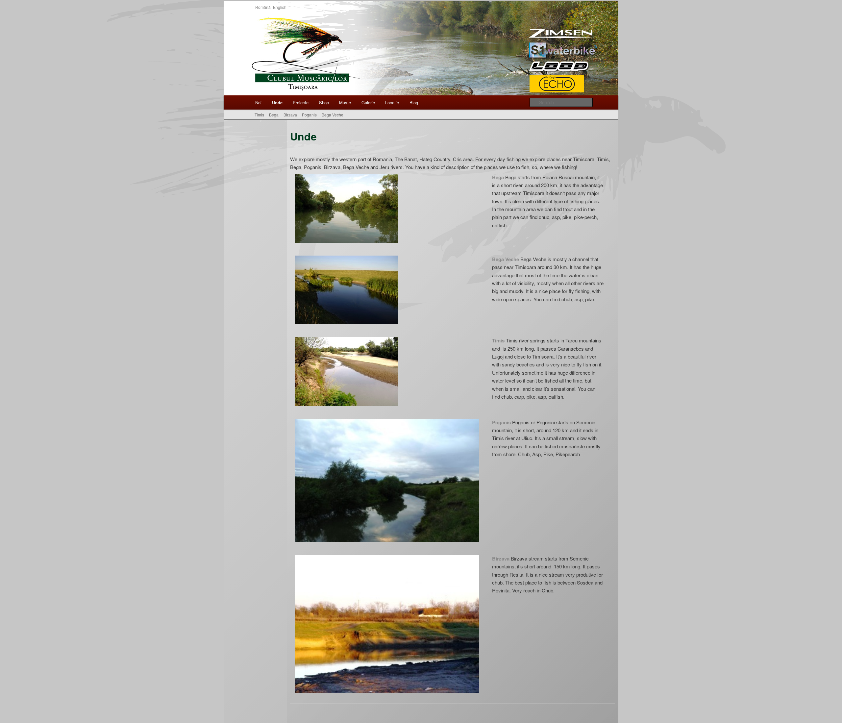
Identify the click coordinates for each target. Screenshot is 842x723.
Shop (324, 102)
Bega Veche (332, 114)
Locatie (392, 102)
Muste (345, 102)
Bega (274, 114)
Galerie (368, 102)
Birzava (290, 114)
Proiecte (301, 102)
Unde (277, 102)
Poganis (309, 114)
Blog (413, 102)
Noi (258, 102)
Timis (259, 114)
